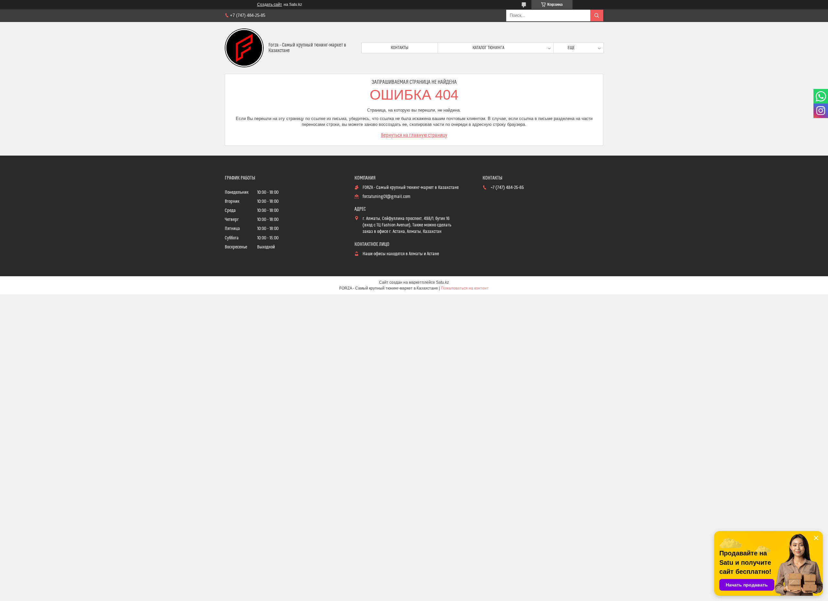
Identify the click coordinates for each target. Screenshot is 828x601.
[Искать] (596, 15)
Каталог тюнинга (488, 47)
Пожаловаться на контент (465, 288)
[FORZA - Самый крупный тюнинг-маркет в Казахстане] (244, 47)
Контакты (400, 47)
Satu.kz (442, 282)
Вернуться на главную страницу (414, 135)
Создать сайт (269, 4)
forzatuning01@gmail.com (386, 196)
